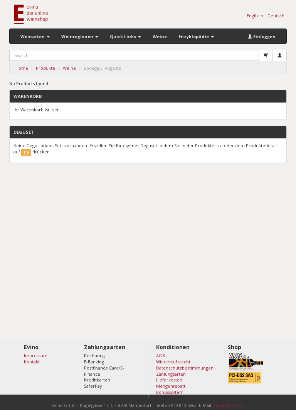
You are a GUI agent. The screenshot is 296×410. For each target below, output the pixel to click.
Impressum (35, 355)
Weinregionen (77, 36)
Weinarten (33, 36)
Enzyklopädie (194, 36)
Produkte (45, 68)
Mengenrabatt (170, 386)
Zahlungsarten (171, 374)
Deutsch (275, 15)
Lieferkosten (169, 380)
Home (21, 68)
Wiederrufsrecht (173, 362)
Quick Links (123, 36)
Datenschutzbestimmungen (185, 368)
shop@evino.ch (228, 405)
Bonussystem (169, 392)
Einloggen (264, 36)
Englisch (255, 15)
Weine (160, 36)
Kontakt (32, 362)
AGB (160, 355)
